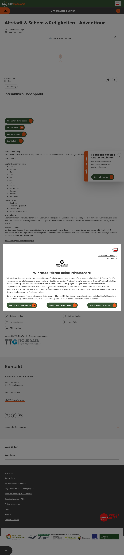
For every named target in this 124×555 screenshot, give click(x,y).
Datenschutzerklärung (107, 255)
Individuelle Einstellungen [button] (60, 305)
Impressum (112, 258)
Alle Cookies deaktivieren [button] (20, 305)
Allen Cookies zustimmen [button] (100, 305)
